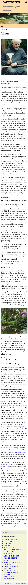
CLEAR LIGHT (9, 552)
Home (3, 29)
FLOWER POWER (10, 554)
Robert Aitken (5, 467)
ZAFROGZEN (11, 2)
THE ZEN (7, 545)
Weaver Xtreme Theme (21, 583)
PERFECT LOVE (9, 579)
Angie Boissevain (20, 452)
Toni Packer (16, 479)
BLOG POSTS (9, 541)
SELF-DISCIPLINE (10, 558)
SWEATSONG (9, 577)
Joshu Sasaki (10, 473)
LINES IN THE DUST (11, 556)
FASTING (7, 575)
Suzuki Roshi (21, 429)
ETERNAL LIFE (9, 571)
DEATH (6, 560)
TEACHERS (8, 543)
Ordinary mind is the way (12, 539)
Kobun (9, 452)
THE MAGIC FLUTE (11, 573)
